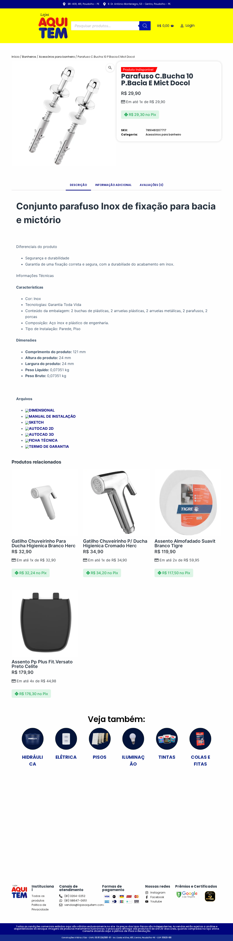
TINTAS (166, 757)
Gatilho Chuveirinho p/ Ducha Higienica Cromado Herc (115, 543)
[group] (64, 114)
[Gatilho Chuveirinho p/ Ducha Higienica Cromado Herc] (116, 502)
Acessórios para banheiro (57, 57)
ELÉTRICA (66, 757)
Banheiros (29, 57)
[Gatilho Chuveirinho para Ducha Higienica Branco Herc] (45, 502)
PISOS (99, 757)
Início (15, 57)
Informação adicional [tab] (113, 185)
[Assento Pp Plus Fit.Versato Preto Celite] (45, 623)
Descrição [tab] (78, 185)
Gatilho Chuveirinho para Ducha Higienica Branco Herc (44, 543)
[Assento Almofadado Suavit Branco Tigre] (187, 502)
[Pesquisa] (145, 25)
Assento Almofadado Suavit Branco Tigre (184, 543)
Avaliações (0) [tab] (151, 185)
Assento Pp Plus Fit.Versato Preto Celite (42, 664)
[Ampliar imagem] (110, 68)
